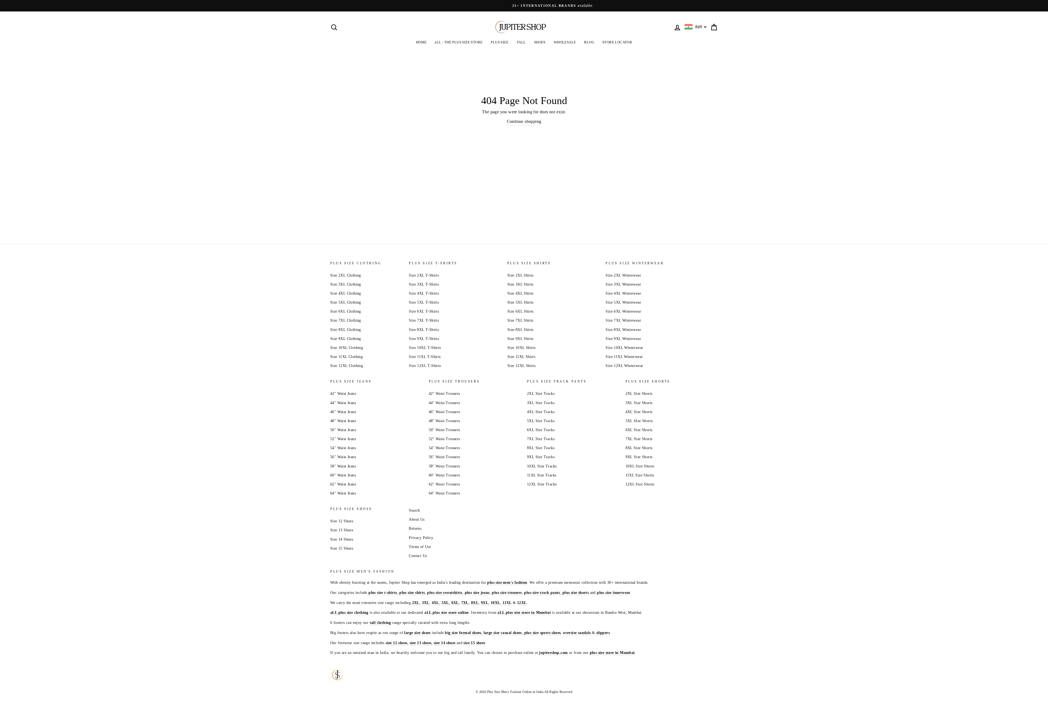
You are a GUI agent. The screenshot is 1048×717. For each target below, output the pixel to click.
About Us (416, 519)
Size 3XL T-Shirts (424, 284)
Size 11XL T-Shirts (424, 357)
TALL (521, 42)
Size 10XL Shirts (521, 348)
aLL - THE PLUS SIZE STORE (459, 42)
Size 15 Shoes (341, 548)
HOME (421, 42)
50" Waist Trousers (444, 430)
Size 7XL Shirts (520, 320)
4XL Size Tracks (541, 412)
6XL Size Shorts (639, 430)
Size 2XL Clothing (345, 275)
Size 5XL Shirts (520, 302)
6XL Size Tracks (541, 430)
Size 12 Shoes (341, 521)
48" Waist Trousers (444, 421)
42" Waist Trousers (444, 394)
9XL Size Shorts (639, 457)
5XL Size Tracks (541, 421)
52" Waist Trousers (444, 439)
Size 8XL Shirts (520, 330)
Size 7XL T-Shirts (424, 320)
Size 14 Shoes (341, 539)
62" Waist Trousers (444, 484)
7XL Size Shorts (639, 439)
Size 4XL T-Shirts (424, 293)
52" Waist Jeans (343, 439)
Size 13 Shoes (341, 530)
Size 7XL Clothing (345, 320)
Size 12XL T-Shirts (425, 366)
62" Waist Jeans (343, 484)
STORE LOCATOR (617, 42)
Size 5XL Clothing (345, 302)
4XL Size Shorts (639, 412)
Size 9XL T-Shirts (424, 339)
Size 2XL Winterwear (623, 275)
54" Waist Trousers (444, 448)
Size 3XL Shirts (520, 284)
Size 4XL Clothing (345, 293)
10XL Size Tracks (541, 466)
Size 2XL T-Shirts (424, 275)
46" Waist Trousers (444, 412)
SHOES (540, 42)
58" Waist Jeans (343, 466)
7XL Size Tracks (541, 439)
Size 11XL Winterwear (624, 357)
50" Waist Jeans (343, 430)
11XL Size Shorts (640, 475)
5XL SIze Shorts (639, 421)
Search (414, 510)
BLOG (589, 42)
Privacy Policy (421, 538)
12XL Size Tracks (541, 484)
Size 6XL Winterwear (623, 311)
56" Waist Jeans (343, 457)
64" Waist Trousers (444, 493)
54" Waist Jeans (343, 448)
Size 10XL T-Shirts (425, 348)
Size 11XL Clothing (346, 357)
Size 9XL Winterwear (623, 339)
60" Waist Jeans (343, 475)
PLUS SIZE (499, 42)
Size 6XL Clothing (345, 311)
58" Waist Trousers (444, 466)
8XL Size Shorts (639, 448)
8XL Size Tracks (541, 448)
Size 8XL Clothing (345, 330)
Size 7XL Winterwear (623, 320)
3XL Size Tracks (541, 403)
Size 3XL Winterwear (623, 284)
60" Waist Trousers (444, 475)
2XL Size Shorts (639, 394)
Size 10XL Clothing (346, 348)
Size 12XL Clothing (346, 366)
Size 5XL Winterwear (623, 302)
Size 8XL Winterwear (623, 330)
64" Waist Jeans (343, 493)
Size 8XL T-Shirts (424, 330)
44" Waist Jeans (343, 403)
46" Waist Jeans (343, 412)
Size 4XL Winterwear (623, 293)
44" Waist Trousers (444, 403)
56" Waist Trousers (444, 457)
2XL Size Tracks (541, 394)
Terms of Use (420, 547)
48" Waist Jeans (343, 421)
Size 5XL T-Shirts (424, 302)
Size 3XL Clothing (345, 284)
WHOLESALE (565, 42)
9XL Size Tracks (541, 457)
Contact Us (418, 556)
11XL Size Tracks (541, 475)
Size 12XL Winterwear (624, 366)
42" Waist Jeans (343, 394)
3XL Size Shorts (639, 403)
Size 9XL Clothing (345, 339)
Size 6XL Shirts (520, 311)
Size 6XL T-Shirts (424, 311)
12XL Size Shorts (640, 484)
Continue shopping (524, 121)
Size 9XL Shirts (520, 339)
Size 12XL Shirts (521, 366)
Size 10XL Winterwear (624, 348)
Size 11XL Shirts (521, 357)
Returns (415, 528)
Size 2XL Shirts (520, 275)
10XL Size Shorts (640, 466)
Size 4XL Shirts (520, 293)
